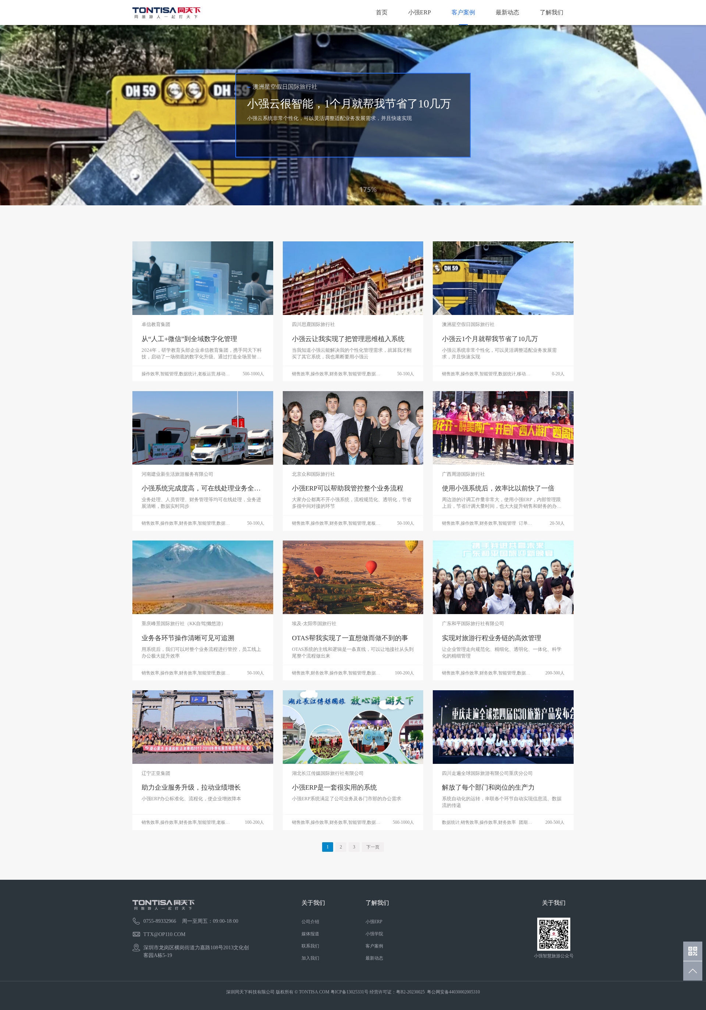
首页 (382, 12)
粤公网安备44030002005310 (453, 992)
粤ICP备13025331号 (349, 992)
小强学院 (374, 933)
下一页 (372, 847)
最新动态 (507, 12)
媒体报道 (310, 933)
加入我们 (310, 958)
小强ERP (419, 12)
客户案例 (463, 12)
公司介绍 (310, 921)
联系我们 (310, 946)
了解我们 (551, 12)
